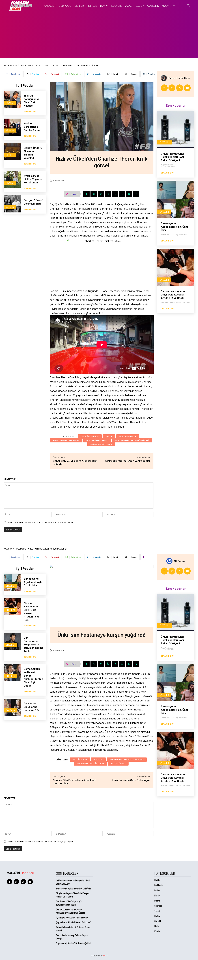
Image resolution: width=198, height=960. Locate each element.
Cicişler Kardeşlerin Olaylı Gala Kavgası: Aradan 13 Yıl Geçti (173, 294)
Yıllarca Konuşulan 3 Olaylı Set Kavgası (31, 100)
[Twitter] (93, 194)
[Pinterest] (101, 194)
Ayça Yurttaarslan (168, 165)
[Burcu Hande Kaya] (164, 78)
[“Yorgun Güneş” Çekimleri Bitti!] (12, 203)
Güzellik (164, 142)
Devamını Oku (30, 111)
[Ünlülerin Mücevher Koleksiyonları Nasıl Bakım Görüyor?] (175, 129)
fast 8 (109, 436)
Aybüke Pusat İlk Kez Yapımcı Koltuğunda (33, 179)
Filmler (40, 65)
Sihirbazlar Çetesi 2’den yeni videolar (127, 460)
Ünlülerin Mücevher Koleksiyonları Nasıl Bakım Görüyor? (172, 157)
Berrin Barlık (166, 234)
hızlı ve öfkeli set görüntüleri (132, 440)
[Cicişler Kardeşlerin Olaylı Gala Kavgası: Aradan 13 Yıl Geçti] (175, 267)
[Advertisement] (99, 35)
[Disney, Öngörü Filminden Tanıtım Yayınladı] (12, 151)
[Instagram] (171, 87)
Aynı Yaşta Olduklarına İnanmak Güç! (72, 917)
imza (105, 955)
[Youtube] (187, 87)
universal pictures (101, 444)
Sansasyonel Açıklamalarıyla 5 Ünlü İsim (174, 226)
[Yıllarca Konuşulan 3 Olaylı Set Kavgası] (12, 99)
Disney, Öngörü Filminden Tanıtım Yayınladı (33, 153)
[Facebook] (86, 194)
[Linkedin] (115, 194)
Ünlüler (164, 211)
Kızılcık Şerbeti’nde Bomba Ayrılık (32, 127)
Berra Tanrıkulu (167, 302)
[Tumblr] (136, 194)
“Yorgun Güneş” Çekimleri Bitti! (33, 201)
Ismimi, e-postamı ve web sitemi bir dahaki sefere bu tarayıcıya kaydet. (40, 522)
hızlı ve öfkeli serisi (97, 440)
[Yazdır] (129, 194)
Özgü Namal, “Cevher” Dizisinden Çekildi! (73, 943)
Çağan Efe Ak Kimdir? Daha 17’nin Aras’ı (74, 922)
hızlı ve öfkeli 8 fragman (66, 440)
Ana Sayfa (9, 65)
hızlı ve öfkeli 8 (127, 436)
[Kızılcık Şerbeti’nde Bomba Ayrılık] (12, 127)
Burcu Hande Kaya (179, 78)
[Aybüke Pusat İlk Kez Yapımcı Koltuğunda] (12, 179)
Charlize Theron (90, 436)
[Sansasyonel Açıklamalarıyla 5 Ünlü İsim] (175, 199)
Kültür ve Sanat (25, 65)
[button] (188, 6)
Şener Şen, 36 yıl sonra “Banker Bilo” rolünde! (75, 462)
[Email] (122, 194)
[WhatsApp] (108, 194)
